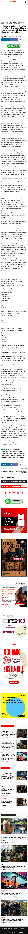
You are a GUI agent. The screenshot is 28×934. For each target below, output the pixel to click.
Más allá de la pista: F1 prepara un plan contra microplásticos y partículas (12, 919)
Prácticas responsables (6, 752)
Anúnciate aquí (22, 928)
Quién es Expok (14, 928)
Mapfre (13, 457)
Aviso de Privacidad (16, 929)
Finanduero (13, 455)
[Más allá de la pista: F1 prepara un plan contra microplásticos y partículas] (14, 908)
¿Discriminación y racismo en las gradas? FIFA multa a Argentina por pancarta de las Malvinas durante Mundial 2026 (8, 777)
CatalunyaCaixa (5, 455)
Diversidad (3, 729)
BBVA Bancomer (5, 453)
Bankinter (20, 451)
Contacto (9, 929)
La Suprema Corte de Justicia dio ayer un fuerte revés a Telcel (21, 471)
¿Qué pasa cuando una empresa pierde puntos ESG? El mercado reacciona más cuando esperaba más (8, 745)
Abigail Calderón (4, 842)
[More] (20, 39)
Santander (22, 457)
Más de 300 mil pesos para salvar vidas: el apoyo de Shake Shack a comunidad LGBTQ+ (13, 839)
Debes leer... (4, 771)
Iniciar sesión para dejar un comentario (14, 481)
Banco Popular (5, 451)
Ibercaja (4, 457)
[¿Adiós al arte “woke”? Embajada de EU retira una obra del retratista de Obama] (22, 733)
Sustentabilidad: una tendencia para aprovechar (7, 470)
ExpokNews (8, 36)
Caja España (13, 453)
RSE (7, 22)
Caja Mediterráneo (21, 453)
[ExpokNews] (2, 37)
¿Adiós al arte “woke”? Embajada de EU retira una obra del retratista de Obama (8, 733)
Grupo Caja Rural (20, 455)
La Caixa (9, 457)
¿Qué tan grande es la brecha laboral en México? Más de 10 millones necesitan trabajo (7, 802)
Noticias (3, 22)
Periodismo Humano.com (13, 441)
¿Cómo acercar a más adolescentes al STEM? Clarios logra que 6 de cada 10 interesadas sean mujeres (8, 757)
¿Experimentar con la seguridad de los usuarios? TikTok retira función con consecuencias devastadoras (8, 790)
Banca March (8, 449)
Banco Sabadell (13, 451)
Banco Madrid (16, 449)
